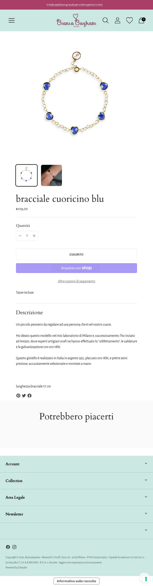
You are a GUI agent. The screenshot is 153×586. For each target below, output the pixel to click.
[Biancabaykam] (76, 20)
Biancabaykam (32, 557)
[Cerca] (105, 20)
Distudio (22, 567)
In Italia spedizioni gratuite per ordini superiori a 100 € (75, 4)
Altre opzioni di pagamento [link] (76, 281)
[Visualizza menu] (11, 20)
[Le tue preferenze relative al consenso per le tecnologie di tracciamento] (146, 579)
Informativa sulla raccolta (76, 581)
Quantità (23, 225)
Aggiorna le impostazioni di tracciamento (80, 562)
